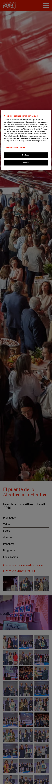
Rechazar (26, 155)
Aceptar (26, 163)
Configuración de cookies (14, 147)
